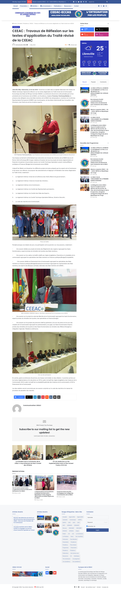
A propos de (105, 587)
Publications (57, 6)
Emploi (77, 531)
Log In (97, 530)
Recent (85, 82)
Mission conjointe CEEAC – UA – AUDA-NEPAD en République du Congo (99, 111)
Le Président (65, 536)
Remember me (91, 526)
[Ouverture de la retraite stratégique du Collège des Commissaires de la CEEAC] (67, 482)
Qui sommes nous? (91, 587)
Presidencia (73, 542)
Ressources (67, 6)
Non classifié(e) (79, 536)
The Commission (66, 558)
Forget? (105, 522)
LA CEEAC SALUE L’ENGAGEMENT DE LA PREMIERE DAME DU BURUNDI (51, 1)
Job (69, 533)
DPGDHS (65, 531)
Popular (93, 82)
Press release (73, 544)
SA (71, 556)
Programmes (65, 547)
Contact (76, 6)
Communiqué (73, 519)
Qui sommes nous (75, 553)
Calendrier (65, 519)
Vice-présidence (76, 561)
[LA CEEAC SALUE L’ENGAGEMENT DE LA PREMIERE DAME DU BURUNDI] (84, 120)
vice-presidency (66, 561)
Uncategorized (76, 558)
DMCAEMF (71, 528)
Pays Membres (73, 539)
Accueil (15, 6)
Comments (103, 82)
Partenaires (65, 539)
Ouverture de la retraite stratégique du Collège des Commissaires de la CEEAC (65, 493)
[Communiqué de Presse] (40, 532)
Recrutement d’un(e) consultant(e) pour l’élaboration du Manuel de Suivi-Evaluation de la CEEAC (99, 102)
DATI (69, 522)
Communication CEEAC (20, 44)
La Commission (46, 6)
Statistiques (76, 556)
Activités (34, 6)
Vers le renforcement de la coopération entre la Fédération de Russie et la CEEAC (22, 489)
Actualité (20, 23)
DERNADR (69, 525)
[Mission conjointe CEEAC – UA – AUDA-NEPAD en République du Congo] (84, 112)
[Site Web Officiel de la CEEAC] (27, 14)
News (72, 536)
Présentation (23, 6)
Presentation (65, 542)
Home (15, 23)
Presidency (65, 544)
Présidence (26, 23)
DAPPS (79, 519)
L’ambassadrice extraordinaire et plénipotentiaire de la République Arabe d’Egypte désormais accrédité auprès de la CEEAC (44, 495)
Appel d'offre (72, 517)
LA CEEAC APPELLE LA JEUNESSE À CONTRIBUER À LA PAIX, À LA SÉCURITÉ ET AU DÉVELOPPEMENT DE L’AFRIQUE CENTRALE (99, 91)
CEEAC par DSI (39, 587)
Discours (65, 528)
